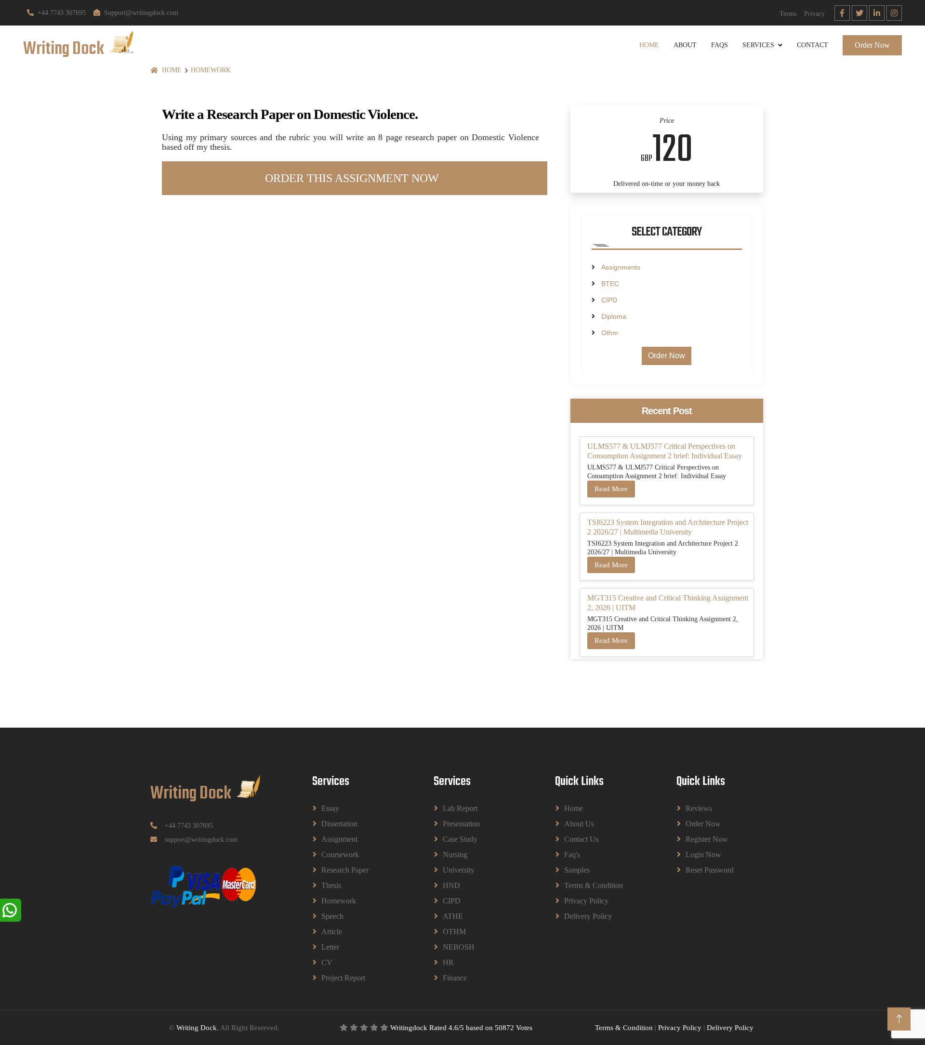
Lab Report (460, 808)
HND (451, 885)
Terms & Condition (593, 885)
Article (331, 931)
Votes (524, 1028)
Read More (611, 489)
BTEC (610, 283)
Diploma (613, 316)
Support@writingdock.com (141, 12)
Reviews (699, 808)
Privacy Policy (586, 901)
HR (448, 962)
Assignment (339, 839)
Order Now (872, 45)
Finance (455, 978)
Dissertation (339, 824)
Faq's (572, 854)
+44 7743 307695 (62, 12)
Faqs (719, 45)
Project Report (343, 978)
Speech (332, 916)
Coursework (340, 854)
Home (649, 45)
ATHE (453, 916)
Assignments (620, 267)
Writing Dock (196, 1028)
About (685, 45)
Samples (577, 870)
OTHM (454, 931)
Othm (609, 333)
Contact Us (581, 839)
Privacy (814, 13)
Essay (330, 808)
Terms (788, 13)
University (459, 870)
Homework (211, 70)
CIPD (609, 300)
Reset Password (710, 870)
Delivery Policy (588, 916)
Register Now (707, 839)
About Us (579, 824)
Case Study (460, 839)
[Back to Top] (899, 1019)
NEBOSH (459, 947)
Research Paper (345, 870)
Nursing (455, 854)
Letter (330, 947)
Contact (812, 45)
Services (758, 45)
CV (326, 962)
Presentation (461, 824)
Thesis (331, 885)
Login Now (703, 854)
